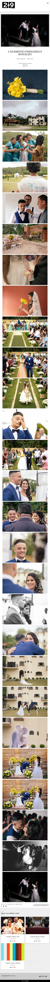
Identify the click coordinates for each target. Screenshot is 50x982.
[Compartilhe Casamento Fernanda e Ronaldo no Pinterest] (6, 906)
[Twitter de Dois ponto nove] (40, 976)
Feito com (25, 980)
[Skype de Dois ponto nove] (46, 976)
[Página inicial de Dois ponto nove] (11, 5)
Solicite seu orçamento (41, 905)
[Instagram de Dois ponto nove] (44, 976)
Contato (13, 975)
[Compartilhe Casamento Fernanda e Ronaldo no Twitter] (3, 906)
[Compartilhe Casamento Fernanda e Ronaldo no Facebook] (1, 906)
